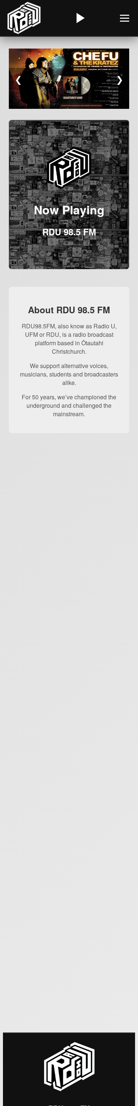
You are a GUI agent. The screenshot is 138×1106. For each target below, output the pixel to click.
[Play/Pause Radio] (79, 18)
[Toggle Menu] (124, 18)
